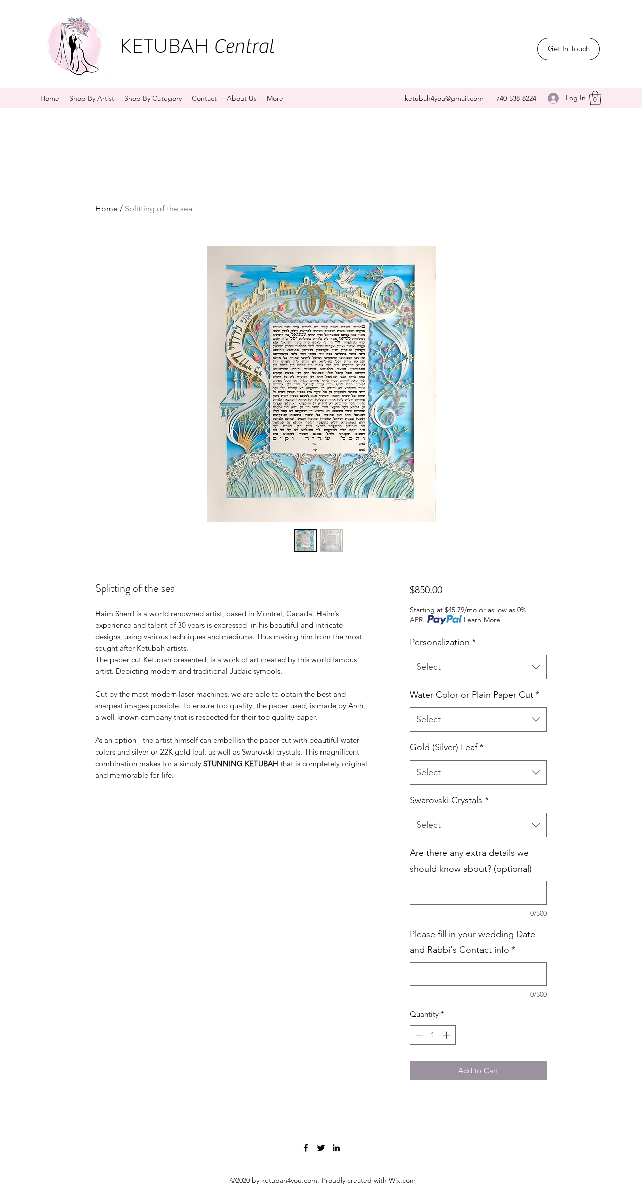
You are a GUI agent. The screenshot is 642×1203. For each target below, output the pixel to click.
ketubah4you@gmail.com (444, 98)
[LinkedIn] (336, 1148)
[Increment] (447, 1035)
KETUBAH (197, 46)
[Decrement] (418, 1035)
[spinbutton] (432, 1035)
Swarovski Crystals (449, 800)
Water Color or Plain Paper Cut (474, 694)
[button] (595, 98)
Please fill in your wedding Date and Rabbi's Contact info (472, 942)
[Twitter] (321, 1148)
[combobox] (478, 667)
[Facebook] (306, 1148)
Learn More (482, 619)
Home (106, 208)
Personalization (443, 642)
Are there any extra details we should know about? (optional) (471, 860)
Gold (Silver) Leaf (447, 747)
